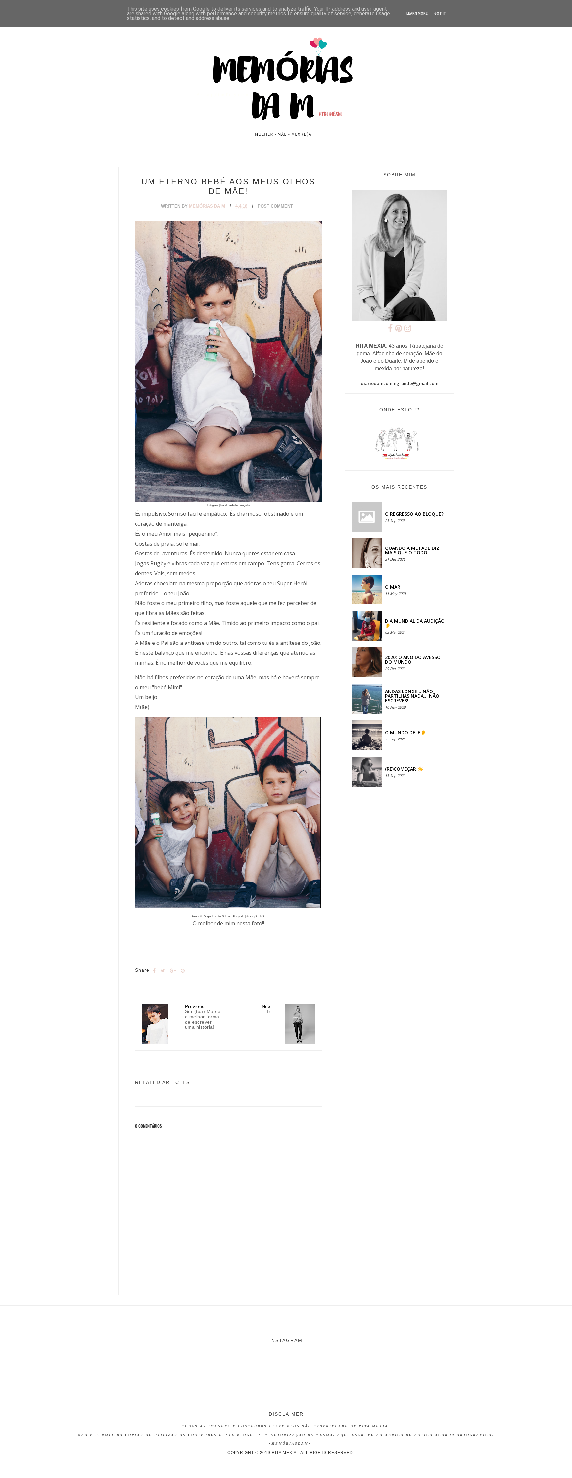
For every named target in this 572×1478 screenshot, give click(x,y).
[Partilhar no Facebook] (154, 970)
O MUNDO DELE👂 (405, 732)
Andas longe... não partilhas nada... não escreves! (412, 696)
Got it (440, 13)
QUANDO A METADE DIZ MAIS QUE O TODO (412, 550)
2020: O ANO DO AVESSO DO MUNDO (413, 659)
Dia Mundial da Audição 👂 (415, 623)
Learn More (417, 13)
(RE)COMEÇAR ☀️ (404, 769)
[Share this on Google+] (173, 970)
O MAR (392, 587)
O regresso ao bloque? (414, 514)
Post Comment (275, 206)
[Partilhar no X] (163, 970)
